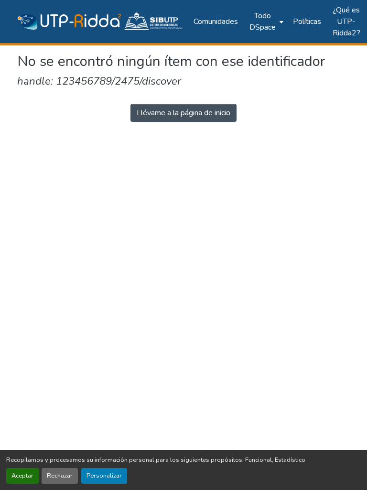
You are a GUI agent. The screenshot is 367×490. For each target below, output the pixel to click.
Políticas (307, 21)
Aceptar (22, 475)
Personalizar (104, 475)
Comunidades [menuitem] (216, 21)
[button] (100, 21)
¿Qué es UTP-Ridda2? (346, 21)
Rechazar (60, 475)
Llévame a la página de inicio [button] (183, 113)
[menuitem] (265, 21)
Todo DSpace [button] (262, 22)
